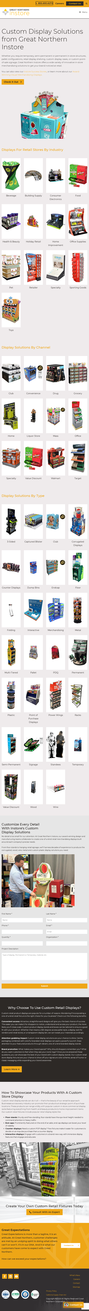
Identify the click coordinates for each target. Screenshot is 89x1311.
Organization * (52, 937)
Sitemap (76, 1287)
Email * (49, 925)
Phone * (5, 925)
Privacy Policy (51, 1291)
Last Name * (51, 914)
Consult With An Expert (46, 1212)
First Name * (7, 914)
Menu (84, 12)
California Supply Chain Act (56, 1295)
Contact (76, 1283)
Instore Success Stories (35, 71)
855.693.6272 (45, 3)
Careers (59, 3)
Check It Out (11, 82)
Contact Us (75, 3)
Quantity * (6, 937)
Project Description (10, 949)
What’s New (75, 1275)
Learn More (10, 1069)
